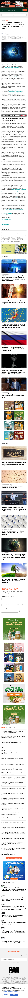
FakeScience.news (8, 213)
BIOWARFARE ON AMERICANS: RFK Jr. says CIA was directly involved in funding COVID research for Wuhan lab (13, 509)
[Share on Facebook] (5, 34)
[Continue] (25, 959)
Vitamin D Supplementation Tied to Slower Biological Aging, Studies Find (11, 853)
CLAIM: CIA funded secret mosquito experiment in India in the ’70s (12, 486)
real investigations (15, 241)
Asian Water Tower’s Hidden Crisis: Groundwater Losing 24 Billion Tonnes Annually (13, 813)
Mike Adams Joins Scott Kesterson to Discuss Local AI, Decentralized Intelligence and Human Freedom (13, 899)
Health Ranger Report (7, 882)
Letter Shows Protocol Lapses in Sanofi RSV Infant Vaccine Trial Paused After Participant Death (13, 768)
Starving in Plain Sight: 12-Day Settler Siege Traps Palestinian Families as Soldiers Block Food (13, 741)
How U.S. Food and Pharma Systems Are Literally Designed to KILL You (12, 916)
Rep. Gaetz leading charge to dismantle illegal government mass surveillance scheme (13, 395)
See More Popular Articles (14, 858)
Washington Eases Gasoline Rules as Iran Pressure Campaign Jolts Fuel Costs (13, 773)
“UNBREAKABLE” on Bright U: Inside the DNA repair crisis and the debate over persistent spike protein (12, 784)
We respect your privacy (14, 962)
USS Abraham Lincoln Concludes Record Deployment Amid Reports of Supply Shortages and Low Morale (13, 752)
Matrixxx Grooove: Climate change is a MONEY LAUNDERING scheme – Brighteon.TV (13, 580)
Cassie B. (9, 299)
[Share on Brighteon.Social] (2, 34)
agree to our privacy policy (11, 991)
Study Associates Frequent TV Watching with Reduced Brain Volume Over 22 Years (12, 818)
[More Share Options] (9, 34)
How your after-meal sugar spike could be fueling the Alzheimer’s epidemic (12, 799)
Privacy (8, 978)
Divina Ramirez (10, 31)
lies (20, 38)
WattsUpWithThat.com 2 (6, 221)
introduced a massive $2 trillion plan (12, 76)
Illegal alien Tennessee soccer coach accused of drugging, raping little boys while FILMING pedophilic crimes (13, 372)
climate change (12, 36)
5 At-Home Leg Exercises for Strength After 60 (12, 838)
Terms (11, 978)
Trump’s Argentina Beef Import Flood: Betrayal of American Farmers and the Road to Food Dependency (12, 843)
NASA (23, 38)
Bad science (7, 20)
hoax (13, 38)
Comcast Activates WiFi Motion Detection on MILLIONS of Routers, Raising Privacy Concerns (12, 763)
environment (18, 37)
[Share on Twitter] (7, 34)
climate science (10, 37)
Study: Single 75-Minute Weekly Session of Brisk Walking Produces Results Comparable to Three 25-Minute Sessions (13, 834)
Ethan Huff (9, 274)
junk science (16, 38)
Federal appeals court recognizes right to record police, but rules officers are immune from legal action (12, 758)
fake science (18, 237)
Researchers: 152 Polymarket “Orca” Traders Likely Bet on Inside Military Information (13, 789)
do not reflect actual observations (12, 67)
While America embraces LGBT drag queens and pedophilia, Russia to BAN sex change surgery (13, 349)
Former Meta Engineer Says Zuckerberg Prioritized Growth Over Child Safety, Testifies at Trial (13, 778)
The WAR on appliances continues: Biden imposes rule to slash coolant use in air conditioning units (13, 464)
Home (2, 20)
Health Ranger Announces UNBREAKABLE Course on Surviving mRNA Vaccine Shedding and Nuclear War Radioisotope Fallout (13, 908)
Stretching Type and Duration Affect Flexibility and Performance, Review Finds (13, 849)
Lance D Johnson (10, 322)
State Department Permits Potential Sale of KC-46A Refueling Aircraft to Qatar (12, 732)
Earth (15, 37)
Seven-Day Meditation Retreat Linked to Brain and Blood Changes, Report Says (13, 737)
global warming (8, 38)
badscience (6, 36)
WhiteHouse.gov (5, 224)
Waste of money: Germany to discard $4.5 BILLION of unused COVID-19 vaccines (12, 532)
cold (17, 197)
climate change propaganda (8, 235)
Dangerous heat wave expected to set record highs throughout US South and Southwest (13, 302)
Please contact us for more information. (9, 612)
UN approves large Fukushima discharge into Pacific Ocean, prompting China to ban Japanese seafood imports (13, 325)
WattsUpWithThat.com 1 (6, 219)
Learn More (6, 994)
